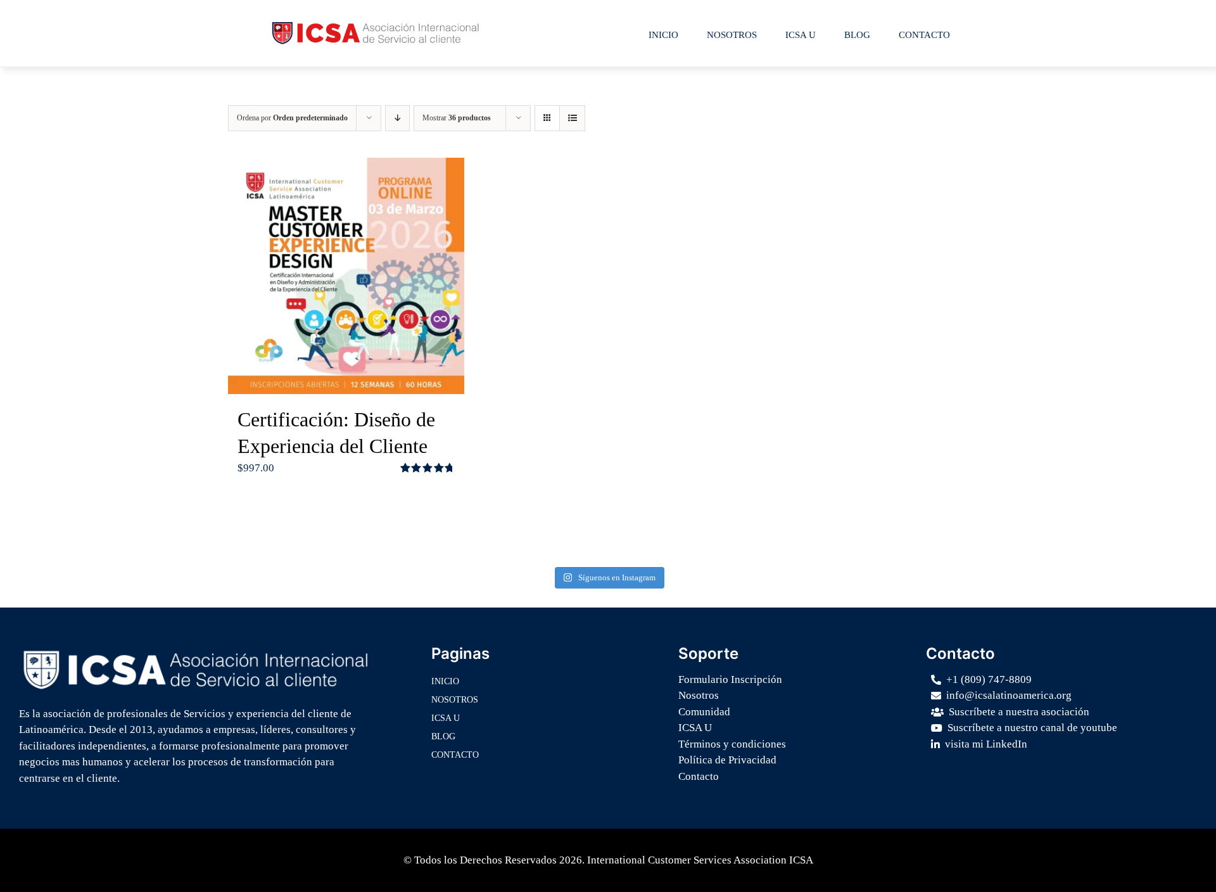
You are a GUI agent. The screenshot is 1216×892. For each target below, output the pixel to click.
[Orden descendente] (397, 118)
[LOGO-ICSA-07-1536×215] (195, 651)
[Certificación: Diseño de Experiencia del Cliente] (346, 276)
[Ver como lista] (572, 118)
